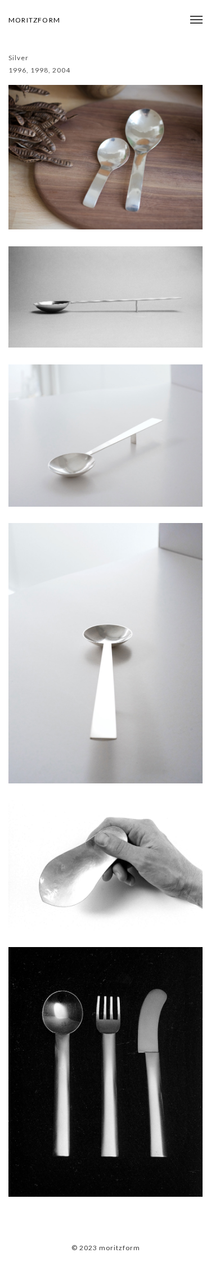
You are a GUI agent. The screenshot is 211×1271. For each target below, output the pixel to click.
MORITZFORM (34, 20)
